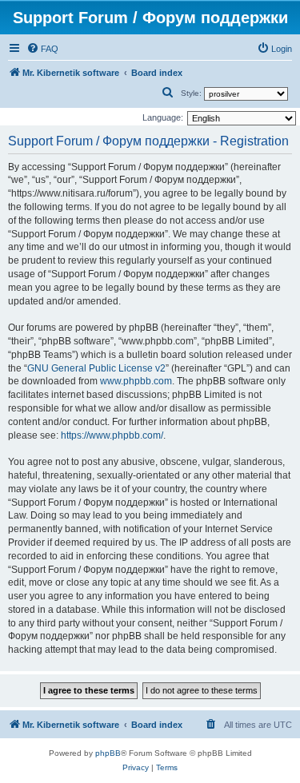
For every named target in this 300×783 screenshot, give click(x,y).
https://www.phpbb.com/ (112, 435)
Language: (162, 117)
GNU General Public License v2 (96, 368)
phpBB (108, 753)
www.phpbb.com (136, 381)
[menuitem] (42, 48)
